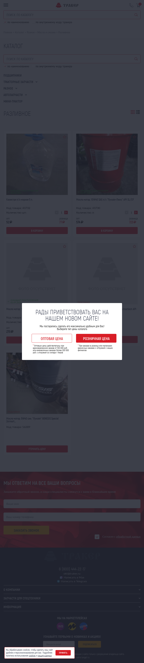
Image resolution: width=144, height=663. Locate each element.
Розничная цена (96, 338)
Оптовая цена (52, 338)
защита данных (45, 655)
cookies (32, 655)
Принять (63, 652)
